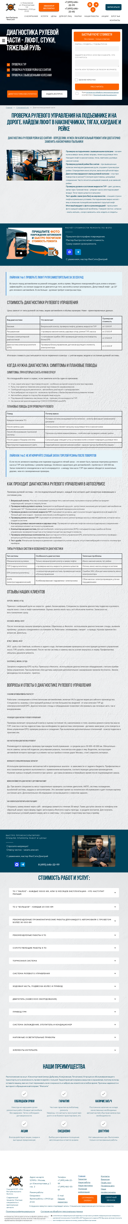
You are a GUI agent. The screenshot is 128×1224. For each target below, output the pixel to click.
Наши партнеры (85, 1185)
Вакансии (105, 1179)
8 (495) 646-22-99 (49, 864)
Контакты (105, 1176)
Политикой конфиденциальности (105, 95)
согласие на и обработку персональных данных (102, 92)
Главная (9, 108)
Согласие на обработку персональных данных (62, 1211)
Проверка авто (107, 1186)
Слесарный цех (22, 108)
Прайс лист (106, 1182)
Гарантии (82, 1179)
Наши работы (84, 1182)
